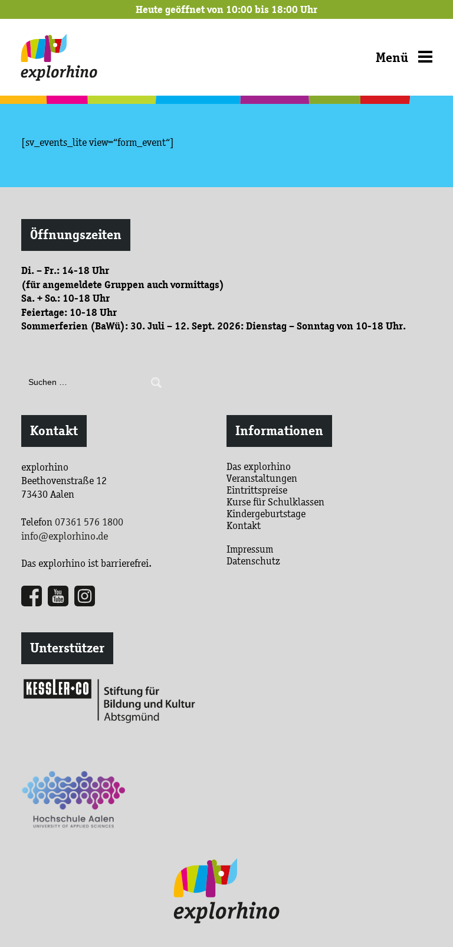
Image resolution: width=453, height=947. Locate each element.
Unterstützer (67, 648)
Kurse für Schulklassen (275, 502)
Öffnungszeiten (76, 235)
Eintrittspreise (256, 490)
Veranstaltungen (261, 478)
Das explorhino (258, 466)
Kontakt (54, 431)
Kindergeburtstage (266, 514)
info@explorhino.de (64, 536)
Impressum (249, 549)
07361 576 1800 (89, 522)
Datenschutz (253, 561)
